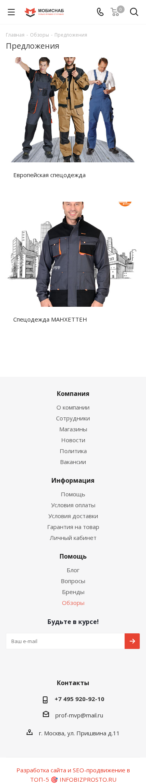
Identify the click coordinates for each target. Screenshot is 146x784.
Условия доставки (73, 516)
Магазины (73, 429)
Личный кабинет (73, 537)
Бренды (73, 592)
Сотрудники (73, 418)
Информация (73, 480)
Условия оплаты (73, 505)
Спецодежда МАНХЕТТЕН (50, 319)
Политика (73, 451)
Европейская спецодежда (49, 175)
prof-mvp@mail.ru (79, 715)
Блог (73, 570)
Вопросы (73, 581)
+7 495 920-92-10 (79, 699)
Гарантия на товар (73, 527)
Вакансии (73, 462)
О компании (73, 407)
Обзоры (73, 602)
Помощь (73, 494)
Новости (73, 440)
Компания (73, 393)
